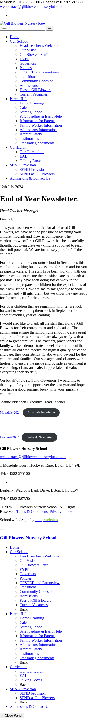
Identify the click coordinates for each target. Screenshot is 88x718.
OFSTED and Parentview (40, 72)
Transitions (28, 76)
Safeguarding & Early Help (41, 116)
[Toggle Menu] (2, 529)
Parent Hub (18, 99)
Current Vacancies (34, 94)
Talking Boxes (31, 161)
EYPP (24, 59)
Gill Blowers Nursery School (28, 537)
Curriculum (18, 147)
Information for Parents (37, 121)
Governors (28, 63)
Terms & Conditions (32, 511)
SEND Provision (23, 165)
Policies (26, 68)
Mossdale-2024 (10, 412)
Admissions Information (38, 130)
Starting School (31, 112)
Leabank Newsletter (39, 437)
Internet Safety (31, 134)
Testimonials (29, 138)
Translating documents (37, 143)
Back (24, 609)
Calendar (26, 107)
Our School (19, 41)
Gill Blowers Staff (34, 54)
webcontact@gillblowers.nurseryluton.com (33, 6)
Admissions (29, 85)
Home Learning (32, 103)
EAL (23, 156)
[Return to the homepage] (22, 23)
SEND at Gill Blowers (37, 174)
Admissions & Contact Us (30, 178)
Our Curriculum (32, 152)
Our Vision (28, 50)
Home (14, 37)
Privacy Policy (61, 511)
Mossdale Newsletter (41, 412)
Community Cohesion (37, 81)
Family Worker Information (41, 125)
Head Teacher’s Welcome (39, 46)
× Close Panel (12, 715)
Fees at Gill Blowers (35, 90)
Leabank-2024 (9, 437)
